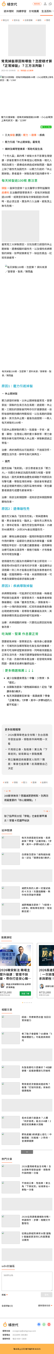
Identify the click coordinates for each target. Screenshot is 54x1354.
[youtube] (48, 1324)
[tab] (22, 1002)
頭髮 (16, 782)
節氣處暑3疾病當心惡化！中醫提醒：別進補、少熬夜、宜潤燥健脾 (37, 1137)
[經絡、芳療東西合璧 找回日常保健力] (11, 1021)
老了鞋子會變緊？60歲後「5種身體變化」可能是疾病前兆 (37, 1037)
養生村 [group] (6, 20)
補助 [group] (39, 20)
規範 (4, 1294)
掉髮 (7, 782)
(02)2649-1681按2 (20, 1334)
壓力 (25, 782)
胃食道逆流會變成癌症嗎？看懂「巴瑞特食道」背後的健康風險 (36, 1087)
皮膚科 (45, 782)
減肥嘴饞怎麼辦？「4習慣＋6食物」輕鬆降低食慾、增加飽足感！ (37, 908)
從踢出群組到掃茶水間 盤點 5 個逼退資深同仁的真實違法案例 (36, 1236)
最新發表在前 (44, 1305)
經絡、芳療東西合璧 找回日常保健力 (36, 1018)
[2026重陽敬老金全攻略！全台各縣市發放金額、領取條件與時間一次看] (11, 1171)
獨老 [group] (48, 20)
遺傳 (34, 782)
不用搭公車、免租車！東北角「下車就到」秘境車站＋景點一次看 (36, 1186)
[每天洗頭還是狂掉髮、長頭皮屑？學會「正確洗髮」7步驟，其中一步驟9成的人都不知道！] (11, 842)
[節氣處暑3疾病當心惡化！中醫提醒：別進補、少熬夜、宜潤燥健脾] (11, 1139)
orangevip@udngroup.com (24, 1330)
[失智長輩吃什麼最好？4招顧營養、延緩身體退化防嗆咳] (11, 1072)
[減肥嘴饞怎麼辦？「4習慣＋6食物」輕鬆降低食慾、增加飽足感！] (11, 909)
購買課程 (37, 4)
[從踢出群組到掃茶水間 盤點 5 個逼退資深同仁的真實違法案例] (11, 1238)
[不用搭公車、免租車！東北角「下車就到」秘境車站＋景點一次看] (11, 1187)
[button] (50, 3)
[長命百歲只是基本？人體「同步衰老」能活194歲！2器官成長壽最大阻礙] (11, 1122)
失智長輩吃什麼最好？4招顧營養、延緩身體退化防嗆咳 (37, 1069)
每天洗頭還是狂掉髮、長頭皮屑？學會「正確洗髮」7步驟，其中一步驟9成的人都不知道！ (37, 841)
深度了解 (37, 993)
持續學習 (21, 11)
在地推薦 (34, 11)
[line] (43, 1324)
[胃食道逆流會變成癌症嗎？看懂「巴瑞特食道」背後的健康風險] (11, 1088)
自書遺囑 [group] (28, 20)
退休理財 (9, 11)
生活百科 (46, 11)
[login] (45, 3)
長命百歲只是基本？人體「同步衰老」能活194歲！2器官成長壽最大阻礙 (36, 1121)
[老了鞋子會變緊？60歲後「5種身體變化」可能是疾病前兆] (11, 1038)
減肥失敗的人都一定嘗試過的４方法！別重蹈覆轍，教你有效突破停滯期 (36, 891)
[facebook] (38, 1324)
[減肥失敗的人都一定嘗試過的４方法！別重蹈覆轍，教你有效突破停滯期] (11, 892)
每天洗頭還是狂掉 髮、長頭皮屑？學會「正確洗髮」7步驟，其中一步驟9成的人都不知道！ (29, 700)
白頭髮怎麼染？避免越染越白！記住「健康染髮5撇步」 (37, 856)
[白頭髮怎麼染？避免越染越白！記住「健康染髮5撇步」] (11, 859)
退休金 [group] (17, 20)
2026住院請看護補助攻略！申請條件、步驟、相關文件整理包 (36, 1220)
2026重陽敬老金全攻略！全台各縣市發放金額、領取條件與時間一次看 (36, 1169)
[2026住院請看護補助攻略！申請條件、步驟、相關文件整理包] (11, 1221)
